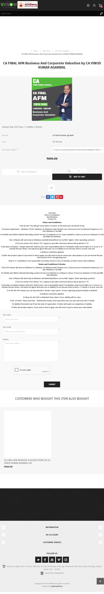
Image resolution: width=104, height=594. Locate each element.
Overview (52, 213)
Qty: (69, 171)
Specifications (52, 217)
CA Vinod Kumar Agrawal (63, 135)
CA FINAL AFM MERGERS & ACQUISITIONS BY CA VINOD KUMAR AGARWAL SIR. (27, 461)
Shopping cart (100, 5)
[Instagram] (66, 560)
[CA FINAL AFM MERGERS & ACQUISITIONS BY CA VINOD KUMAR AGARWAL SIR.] (27, 434)
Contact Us (52, 219)
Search (101, 13)
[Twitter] (38, 560)
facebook (48, 197)
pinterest (57, 197)
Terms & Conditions (52, 215)
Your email (7, 327)
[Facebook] (45, 560)
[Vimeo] (59, 560)
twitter (52, 197)
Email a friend (51, 188)
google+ (61, 197)
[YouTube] (52, 560)
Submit (52, 384)
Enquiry (5, 339)
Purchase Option (9, 150)
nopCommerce (57, 586)
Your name (7, 315)
